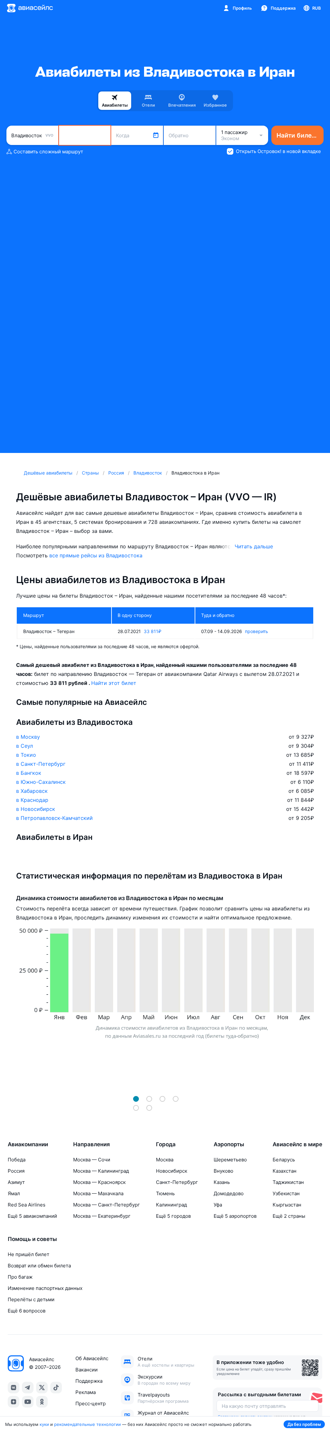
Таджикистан (288, 1182)
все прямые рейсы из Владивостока (95, 555)
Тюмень (165, 1193)
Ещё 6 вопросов (26, 1311)
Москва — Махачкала (98, 1193)
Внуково (223, 1171)
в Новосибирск (35, 809)
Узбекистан (286, 1193)
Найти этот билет (113, 683)
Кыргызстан (287, 1205)
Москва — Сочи (91, 1160)
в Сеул (24, 746)
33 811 (152, 631)
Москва (164, 1160)
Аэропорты (229, 1144)
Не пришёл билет (28, 1254)
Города (166, 1144)
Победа (16, 1160)
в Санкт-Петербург (40, 764)
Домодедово (229, 1193)
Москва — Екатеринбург (102, 1216)
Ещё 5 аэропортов (235, 1216)
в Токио (26, 755)
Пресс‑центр (90, 1403)
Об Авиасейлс (91, 1358)
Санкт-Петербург (177, 1182)
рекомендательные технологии (87, 1424)
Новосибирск (171, 1171)
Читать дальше (254, 546)
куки (44, 1424)
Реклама (85, 1392)
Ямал (14, 1193)
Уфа (218, 1205)
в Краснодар (32, 800)
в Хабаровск (32, 791)
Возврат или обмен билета (39, 1266)
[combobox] (32, 135)
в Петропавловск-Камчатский (54, 818)
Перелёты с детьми (31, 1299)
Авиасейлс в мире (297, 1144)
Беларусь (284, 1160)
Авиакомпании (28, 1144)
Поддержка (88, 1381)
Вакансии (86, 1370)
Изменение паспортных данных (45, 1288)
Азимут (16, 1182)
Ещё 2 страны (289, 1216)
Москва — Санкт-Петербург (106, 1205)
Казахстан (284, 1171)
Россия (16, 1171)
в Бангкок (28, 773)
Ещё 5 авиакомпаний (32, 1216)
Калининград (171, 1205)
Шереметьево (230, 1160)
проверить (256, 631)
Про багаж (20, 1277)
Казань (222, 1182)
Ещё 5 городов (173, 1216)
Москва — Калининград (101, 1171)
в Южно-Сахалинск (41, 782)
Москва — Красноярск (99, 1182)
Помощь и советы (32, 1239)
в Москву (28, 737)
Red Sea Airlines (26, 1205)
